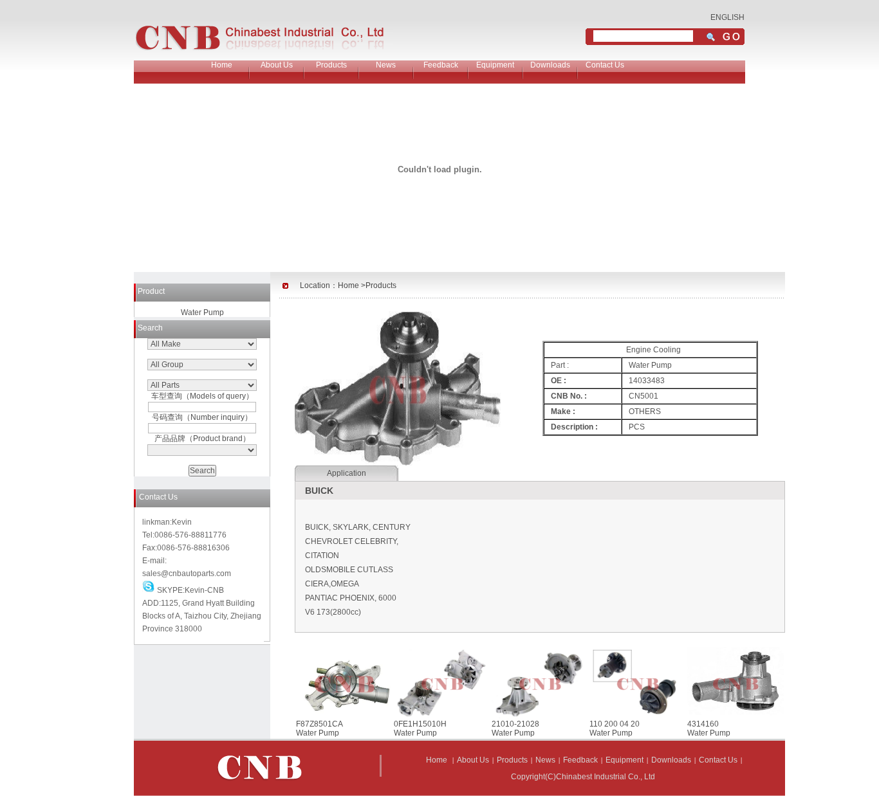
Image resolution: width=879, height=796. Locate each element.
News (386, 64)
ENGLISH (727, 17)
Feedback (440, 64)
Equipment (495, 64)
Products (331, 64)
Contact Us (605, 64)
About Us (277, 64)
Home (221, 64)
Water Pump (202, 312)
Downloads (550, 64)
